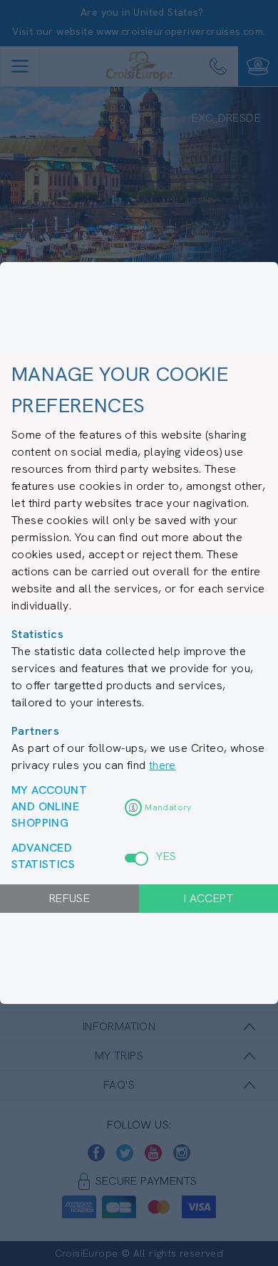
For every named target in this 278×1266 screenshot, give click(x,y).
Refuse (69, 898)
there (162, 765)
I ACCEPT (208, 898)
